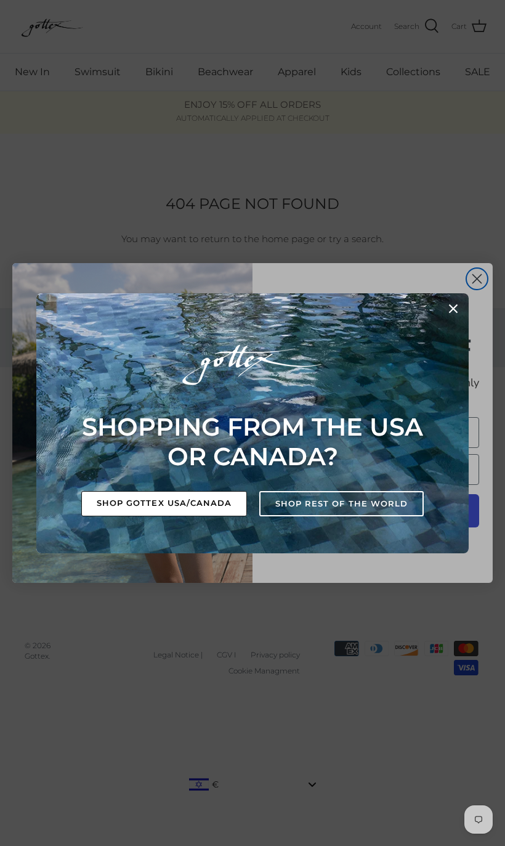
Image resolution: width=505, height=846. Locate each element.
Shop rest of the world (341, 503)
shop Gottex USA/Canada (164, 503)
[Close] (453, 308)
